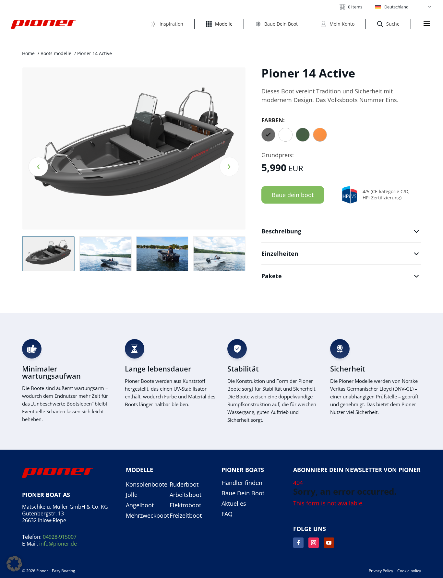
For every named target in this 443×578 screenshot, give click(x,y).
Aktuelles (234, 503)
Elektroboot (185, 505)
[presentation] (38, 166)
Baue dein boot (293, 195)
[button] (403, 7)
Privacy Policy (381, 570)
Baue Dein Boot (243, 493)
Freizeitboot (186, 515)
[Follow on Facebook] (298, 542)
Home (28, 53)
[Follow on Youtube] (329, 542)
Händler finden (242, 483)
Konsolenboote (146, 484)
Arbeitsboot (185, 495)
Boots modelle (56, 53)
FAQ (227, 514)
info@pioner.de (58, 543)
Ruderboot (184, 484)
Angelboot (140, 505)
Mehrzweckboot (147, 515)
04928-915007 (60, 536)
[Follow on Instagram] (313, 542)
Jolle (132, 495)
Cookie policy (409, 570)
